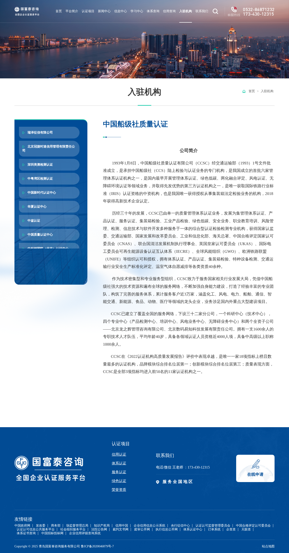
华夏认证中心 (37, 206)
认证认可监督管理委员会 (213, 525)
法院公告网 (99, 529)
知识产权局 (102, 525)
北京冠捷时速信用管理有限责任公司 (48, 148)
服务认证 (119, 472)
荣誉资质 (119, 490)
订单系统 (214, 529)
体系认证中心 (192, 529)
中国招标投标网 (52, 533)
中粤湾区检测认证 (40, 178)
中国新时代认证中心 (41, 192)
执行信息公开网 (167, 529)
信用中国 (121, 525)
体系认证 (119, 463)
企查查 (231, 529)
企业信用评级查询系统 (85, 533)
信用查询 (169, 11)
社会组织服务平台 (73, 529)
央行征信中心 (180, 525)
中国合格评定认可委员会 (253, 525)
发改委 (40, 525)
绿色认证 (119, 481)
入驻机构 (185, 11)
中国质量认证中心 (40, 234)
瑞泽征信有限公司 (40, 132)
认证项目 (88, 11)
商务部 (56, 525)
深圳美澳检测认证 (40, 164)
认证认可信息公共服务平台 (36, 529)
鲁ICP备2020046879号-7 (97, 546)
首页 (59, 11)
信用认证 (119, 454)
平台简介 (71, 11)
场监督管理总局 (77, 525)
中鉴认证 (33, 220)
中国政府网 (22, 525)
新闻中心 (104, 11)
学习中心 (137, 11)
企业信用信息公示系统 (149, 525)
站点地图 (268, 546)
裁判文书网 (120, 529)
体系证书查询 (26, 533)
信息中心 (120, 11)
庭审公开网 (142, 529)
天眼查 (246, 529)
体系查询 (153, 11)
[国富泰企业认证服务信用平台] (26, 11)
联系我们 (202, 11)
